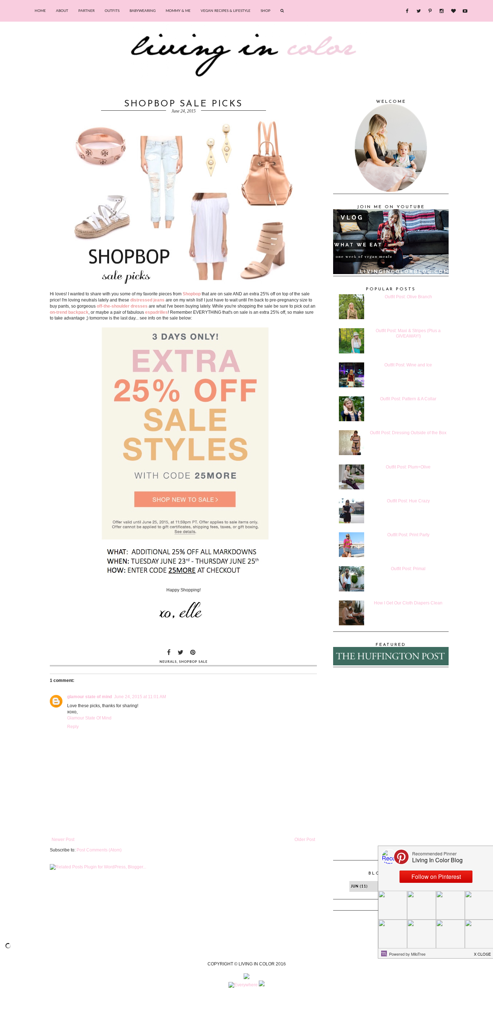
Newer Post (63, 839)
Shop (265, 11)
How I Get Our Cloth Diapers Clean (408, 602)
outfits (112, 11)
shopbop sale (193, 662)
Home (40, 11)
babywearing (143, 11)
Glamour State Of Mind (89, 718)
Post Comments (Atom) (99, 850)
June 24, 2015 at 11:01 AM (140, 696)
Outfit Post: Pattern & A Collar (408, 398)
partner (86, 11)
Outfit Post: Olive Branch (408, 296)
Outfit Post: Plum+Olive (408, 467)
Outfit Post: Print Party (408, 534)
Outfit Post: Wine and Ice (408, 364)
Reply (73, 726)
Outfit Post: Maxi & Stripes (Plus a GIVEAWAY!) (408, 333)
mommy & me (178, 11)
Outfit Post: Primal (408, 568)
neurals (168, 662)
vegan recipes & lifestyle (225, 11)
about (62, 11)
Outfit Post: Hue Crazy (408, 500)
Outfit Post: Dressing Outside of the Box (408, 432)
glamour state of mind (89, 696)
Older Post (305, 839)
